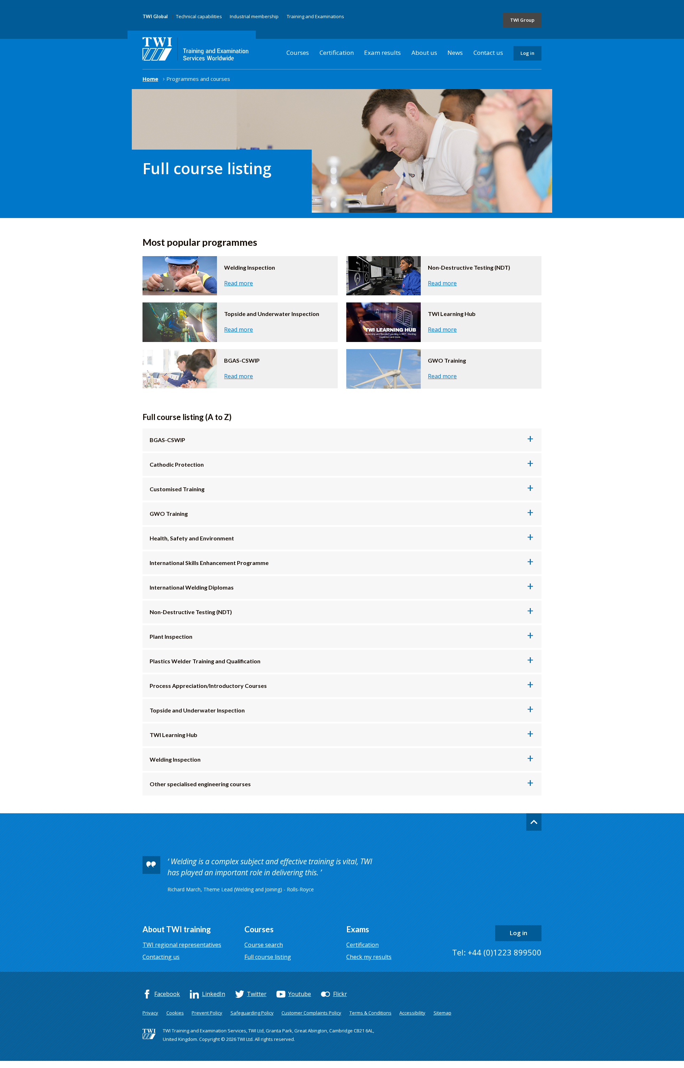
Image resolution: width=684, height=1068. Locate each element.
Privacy (150, 1013)
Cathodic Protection (346, 466)
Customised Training (346, 491)
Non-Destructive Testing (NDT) (191, 611)
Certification (337, 52)
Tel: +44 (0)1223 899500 (497, 952)
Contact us (488, 52)
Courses (297, 52)
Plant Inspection (346, 638)
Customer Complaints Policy (311, 1013)
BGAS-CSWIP (346, 441)
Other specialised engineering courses (346, 786)
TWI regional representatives (181, 945)
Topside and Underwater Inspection (346, 712)
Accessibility (412, 1013)
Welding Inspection (346, 761)
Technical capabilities (199, 16)
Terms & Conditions (370, 1013)
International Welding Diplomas (346, 589)
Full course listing (267, 957)
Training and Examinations (315, 16)
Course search (263, 945)
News (455, 52)
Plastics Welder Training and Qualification (346, 663)
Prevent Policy (207, 1013)
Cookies (175, 1013)
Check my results (369, 957)
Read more (238, 283)
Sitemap (442, 1013)
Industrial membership (254, 16)
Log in (527, 53)
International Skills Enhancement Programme (346, 564)
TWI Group (522, 20)
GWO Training (346, 515)
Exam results (382, 52)
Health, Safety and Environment (346, 540)
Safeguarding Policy (252, 1013)
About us (424, 52)
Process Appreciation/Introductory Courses (346, 687)
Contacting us (161, 957)
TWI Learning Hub (346, 736)
